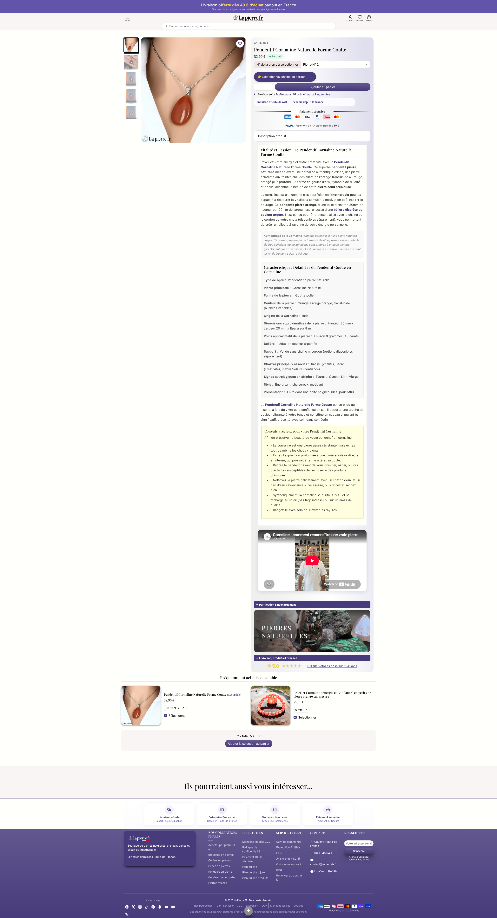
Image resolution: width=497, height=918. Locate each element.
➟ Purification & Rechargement (276, 604)
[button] (127, 18)
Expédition (252, 905)
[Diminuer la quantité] (257, 87)
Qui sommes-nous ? (288, 864)
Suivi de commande (288, 841)
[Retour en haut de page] (248, 911)
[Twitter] (133, 906)
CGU (239, 905)
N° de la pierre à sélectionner (277, 64)
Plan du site (249, 866)
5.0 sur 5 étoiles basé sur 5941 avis (332, 666)
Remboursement (203, 905)
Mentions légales (280, 905)
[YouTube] (166, 906)
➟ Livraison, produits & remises (276, 658)
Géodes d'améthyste (221, 877)
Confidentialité (225, 905)
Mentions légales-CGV (256, 841)
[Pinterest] (153, 906)
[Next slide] (373, 794)
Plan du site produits (255, 878)
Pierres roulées (217, 882)
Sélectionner (178, 716)
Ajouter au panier (322, 87)
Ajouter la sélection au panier (248, 743)
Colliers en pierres (219, 860)
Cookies (298, 905)
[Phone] (126, 913)
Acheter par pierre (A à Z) (221, 847)
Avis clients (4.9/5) (288, 858)
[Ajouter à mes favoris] (240, 44)
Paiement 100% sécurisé (252, 859)
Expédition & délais (288, 847)
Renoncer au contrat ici (289, 877)
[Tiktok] (146, 906)
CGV (264, 905)
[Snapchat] (159, 906)
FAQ (279, 853)
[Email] (173, 906)
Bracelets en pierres (221, 854)
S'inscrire (359, 851)
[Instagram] (140, 906)
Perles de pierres (219, 866)
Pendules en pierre (220, 871)
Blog (279, 869)
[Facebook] (126, 906)
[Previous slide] (123, 794)
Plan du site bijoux (253, 872)
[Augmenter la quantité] (269, 87)
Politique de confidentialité (251, 849)
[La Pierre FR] (248, 17)
